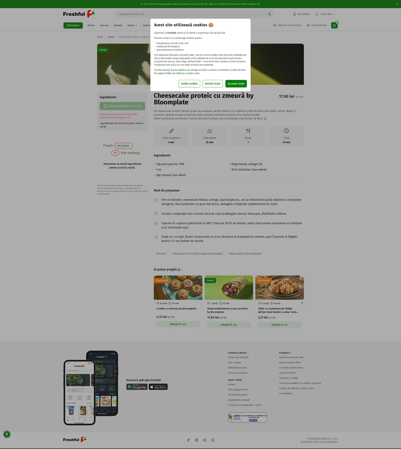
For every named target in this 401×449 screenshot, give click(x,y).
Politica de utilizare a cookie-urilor (182, 73)
